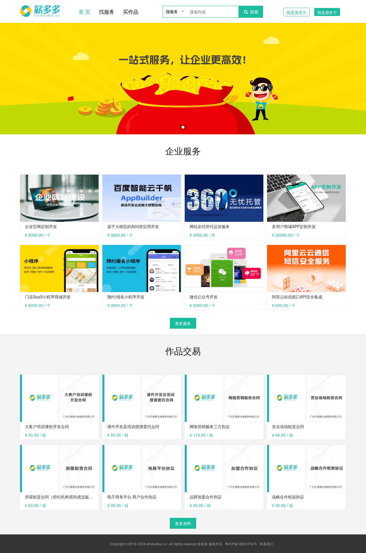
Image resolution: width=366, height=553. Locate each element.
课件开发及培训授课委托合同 (133, 426)
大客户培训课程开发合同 (47, 426)
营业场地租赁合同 (288, 426)
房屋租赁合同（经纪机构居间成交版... (58, 497)
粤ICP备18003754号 (241, 543)
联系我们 (266, 543)
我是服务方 (327, 12)
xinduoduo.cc (156, 543)
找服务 (106, 11)
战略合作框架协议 (288, 497)
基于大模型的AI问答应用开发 (133, 226)
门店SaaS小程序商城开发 (48, 297)
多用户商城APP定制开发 (294, 226)
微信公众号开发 (204, 297)
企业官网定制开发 (41, 226)
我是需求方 (297, 12)
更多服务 (183, 323)
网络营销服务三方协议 (210, 426)
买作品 (130, 11)
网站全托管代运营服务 (210, 226)
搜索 (253, 12)
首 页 (84, 11)
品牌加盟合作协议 (206, 497)
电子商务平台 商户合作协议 (131, 497)
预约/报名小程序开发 (125, 297)
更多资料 (183, 523)
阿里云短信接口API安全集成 (297, 297)
